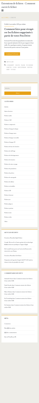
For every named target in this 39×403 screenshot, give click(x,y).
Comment (10, 65)
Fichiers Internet (8, 195)
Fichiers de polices (9, 173)
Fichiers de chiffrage (9, 151)
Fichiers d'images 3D (9, 142)
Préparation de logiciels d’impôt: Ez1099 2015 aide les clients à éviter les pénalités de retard (18, 261)
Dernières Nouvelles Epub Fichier (13, 238)
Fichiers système (8, 208)
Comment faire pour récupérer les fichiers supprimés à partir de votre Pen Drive (19, 32)
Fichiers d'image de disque (11, 129)
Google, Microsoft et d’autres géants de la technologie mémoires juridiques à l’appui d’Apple (18, 243)
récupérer (22, 67)
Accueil (5, 18)
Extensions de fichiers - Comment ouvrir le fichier (18, 5)
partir (9, 67)
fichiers (29, 65)
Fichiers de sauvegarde (10, 177)
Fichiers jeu (7, 199)
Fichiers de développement (11, 155)
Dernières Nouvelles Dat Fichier (12, 255)
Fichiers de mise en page (10, 164)
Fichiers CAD (8, 120)
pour (15, 67)
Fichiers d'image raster (10, 133)
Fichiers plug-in (8, 204)
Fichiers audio (8, 115)
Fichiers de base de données (11, 146)
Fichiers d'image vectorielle (11, 138)
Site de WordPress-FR (10, 337)
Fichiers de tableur (9, 182)
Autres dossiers (8, 111)
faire (23, 65)
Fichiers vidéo (8, 217)
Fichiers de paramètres (10, 168)
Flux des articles (9, 328)
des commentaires (10, 332)
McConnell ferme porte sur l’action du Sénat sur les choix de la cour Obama (18, 250)
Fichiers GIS (7, 190)
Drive (17, 65)
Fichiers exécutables (9, 186)
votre (13, 69)
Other (5, 221)
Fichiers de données (9, 160)
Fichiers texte (8, 212)
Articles (10, 62)
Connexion (7, 324)
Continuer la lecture (13, 54)
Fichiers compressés (9, 124)
